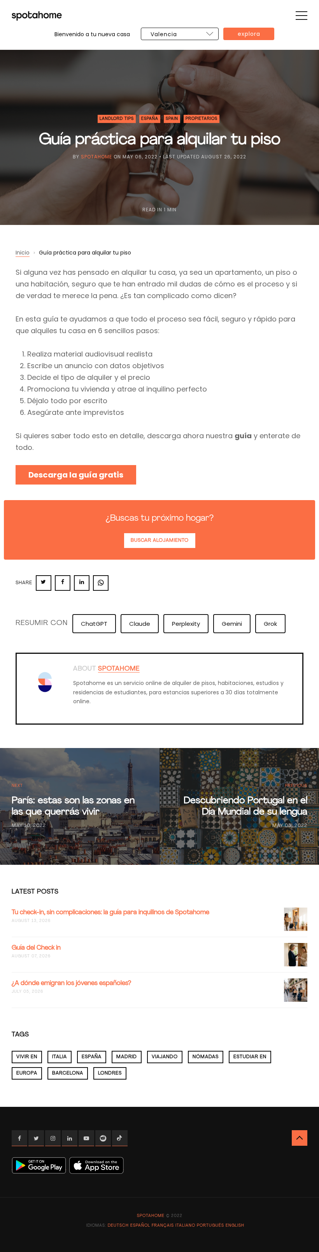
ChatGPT (94, 624)
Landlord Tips (117, 119)
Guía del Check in (36, 948)
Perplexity (186, 624)
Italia (59, 1057)
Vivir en (26, 1057)
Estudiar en (249, 1057)
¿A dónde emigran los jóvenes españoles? (71, 983)
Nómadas (206, 1057)
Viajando (165, 1057)
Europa (26, 1073)
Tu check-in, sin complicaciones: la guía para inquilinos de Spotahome (110, 913)
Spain (172, 119)
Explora (249, 34)
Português (210, 1226)
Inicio (23, 252)
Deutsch (118, 1226)
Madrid (126, 1057)
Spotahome (96, 156)
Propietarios (201, 119)
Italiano (185, 1226)
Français (163, 1226)
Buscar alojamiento (160, 540)
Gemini (232, 624)
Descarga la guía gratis (75, 474)
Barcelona (67, 1073)
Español (140, 1226)
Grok (270, 624)
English (235, 1226)
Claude (139, 624)
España (149, 119)
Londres (110, 1073)
